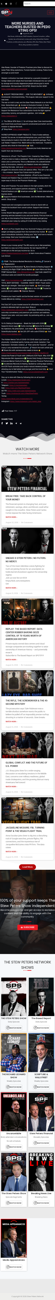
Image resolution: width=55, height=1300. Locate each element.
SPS (34, 42)
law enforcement (19, 39)
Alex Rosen (11, 36)
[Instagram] (12, 4)
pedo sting (32, 39)
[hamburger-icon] (50, 13)
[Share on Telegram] (16, 423)
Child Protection (28, 36)
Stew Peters (39, 42)
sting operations (28, 44)
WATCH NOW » (11, 517)
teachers (35, 44)
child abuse (18, 36)
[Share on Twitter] (7, 423)
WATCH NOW (15, 1028)
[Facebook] (17, 4)
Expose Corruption (39, 36)
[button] (27, 867)
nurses (27, 39)
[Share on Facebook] (2, 423)
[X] (3, 4)
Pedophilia (40, 39)
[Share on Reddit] (21, 423)
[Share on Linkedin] (11, 423)
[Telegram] (7, 4)
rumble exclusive (18, 42)
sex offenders (28, 42)
